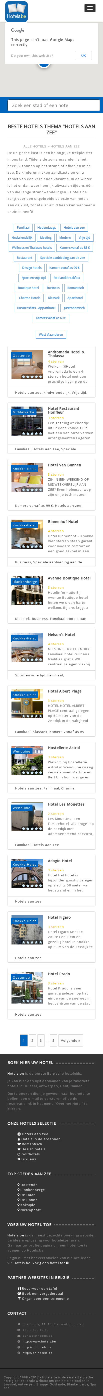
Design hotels (32, 268)
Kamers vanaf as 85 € (75, 247)
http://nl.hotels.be (37, 1347)
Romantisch (76, 288)
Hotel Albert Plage (65, 691)
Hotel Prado (59, 973)
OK (83, 56)
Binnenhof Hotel (63, 521)
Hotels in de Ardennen (40, 1139)
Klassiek (54, 298)
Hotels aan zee (74, 227)
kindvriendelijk (22, 237)
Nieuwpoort (30, 1210)
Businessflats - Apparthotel (36, 308)
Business (53, 288)
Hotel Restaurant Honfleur (64, 410)
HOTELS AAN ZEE (65, 146)
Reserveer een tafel (39, 1288)
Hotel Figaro (59, 917)
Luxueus (28, 1159)
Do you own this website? (32, 56)
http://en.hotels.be (37, 1353)
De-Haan (28, 1194)
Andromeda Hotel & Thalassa (66, 354)
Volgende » (70, 1040)
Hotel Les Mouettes (66, 804)
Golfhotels (30, 1154)
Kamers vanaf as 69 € (51, 318)
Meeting (46, 237)
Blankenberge (32, 1189)
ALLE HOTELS (35, 146)
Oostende (29, 1184)
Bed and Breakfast (67, 278)
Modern (65, 237)
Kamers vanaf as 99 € (65, 268)
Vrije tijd (84, 237)
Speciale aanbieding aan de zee (62, 258)
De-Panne (29, 1200)
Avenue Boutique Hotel (69, 578)
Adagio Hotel (60, 860)
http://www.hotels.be (39, 1341)
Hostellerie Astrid (64, 747)
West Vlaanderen (51, 334)
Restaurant (24, 258)
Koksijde (28, 1205)
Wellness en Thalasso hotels (32, 247)
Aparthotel (75, 298)
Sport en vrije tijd (34, 278)
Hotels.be (16, 1073)
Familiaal (23, 227)
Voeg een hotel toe (49, 1263)
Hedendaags (47, 227)
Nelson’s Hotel (61, 634)
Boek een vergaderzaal (42, 1293)
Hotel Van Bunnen (64, 465)
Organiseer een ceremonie (45, 1298)
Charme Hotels (29, 298)
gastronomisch (74, 308)
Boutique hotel (28, 288)
